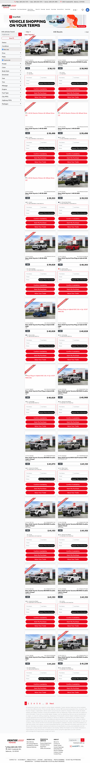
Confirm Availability (40, 89)
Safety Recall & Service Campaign (58, 749)
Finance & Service (44, 739)
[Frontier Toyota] (8, 6)
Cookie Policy (57, 754)
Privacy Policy (31, 759)
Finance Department (45, 743)
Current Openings (59, 747)
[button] (13, 9)
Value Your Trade (40, 97)
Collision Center (58, 752)
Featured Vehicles (31, 747)
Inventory (31, 739)
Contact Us (57, 743)
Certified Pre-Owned (32, 745)
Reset (11, 38)
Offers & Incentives (45, 748)
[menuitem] (12, 49)
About (56, 739)
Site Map (40, 759)
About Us (56, 742)
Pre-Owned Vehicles (32, 743)
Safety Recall (48, 759)
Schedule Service (44, 745)
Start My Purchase (40, 93)
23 (47, 703)
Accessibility (22, 759)
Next (52, 703)
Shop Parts (43, 746)
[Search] (20, 34)
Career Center (58, 745)
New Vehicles (30, 742)
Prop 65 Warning (59, 759)
